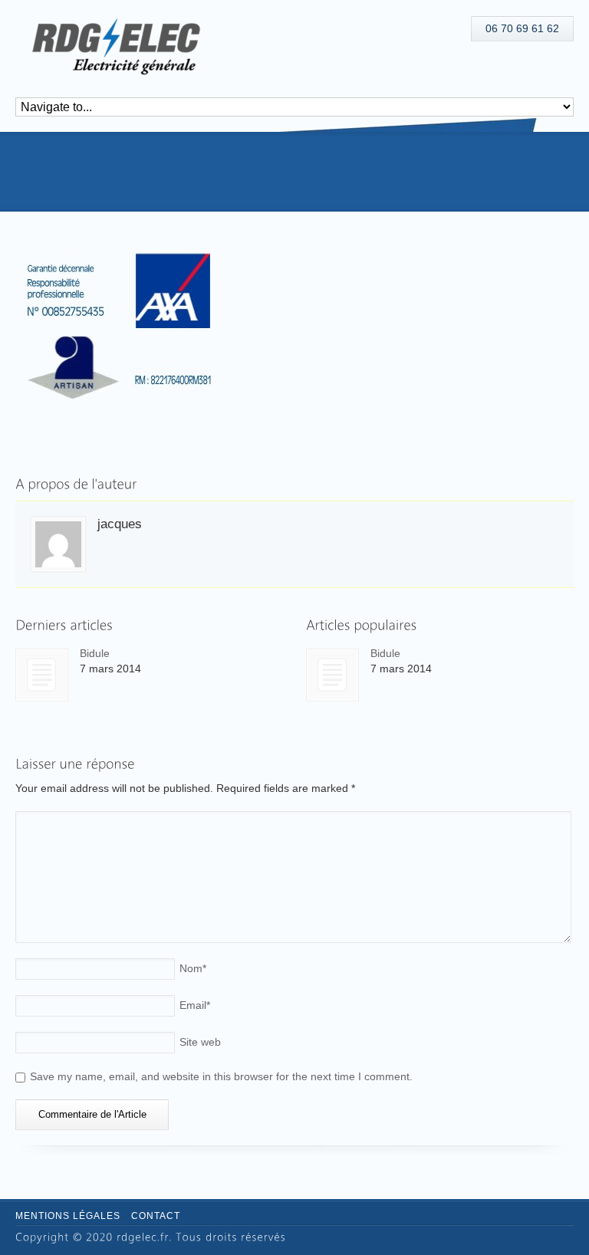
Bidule (95, 653)
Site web (200, 1042)
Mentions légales (67, 1216)
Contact (155, 1216)
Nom (192, 968)
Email (194, 1005)
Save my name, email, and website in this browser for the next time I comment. (221, 1076)
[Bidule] (41, 675)
